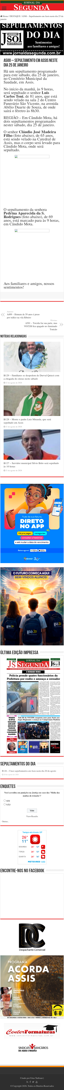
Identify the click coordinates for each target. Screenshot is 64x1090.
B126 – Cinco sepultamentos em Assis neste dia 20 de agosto (29, 770)
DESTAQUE (15, 16)
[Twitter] (33, 1082)
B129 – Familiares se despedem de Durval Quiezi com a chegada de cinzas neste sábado (31, 377)
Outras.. (5, 821)
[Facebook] (30, 1082)
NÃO (8, 804)
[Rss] (27, 1082)
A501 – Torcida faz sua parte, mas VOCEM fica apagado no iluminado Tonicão (40, 325)
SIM (8, 800)
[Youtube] (36, 1082)
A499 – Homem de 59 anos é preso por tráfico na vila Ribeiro (23, 314)
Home (5, 16)
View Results (32, 816)
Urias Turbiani (36, 1078)
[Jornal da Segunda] (32, 5)
